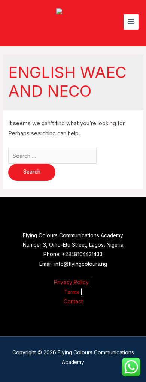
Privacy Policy (71, 282)
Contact (73, 301)
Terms (71, 292)
